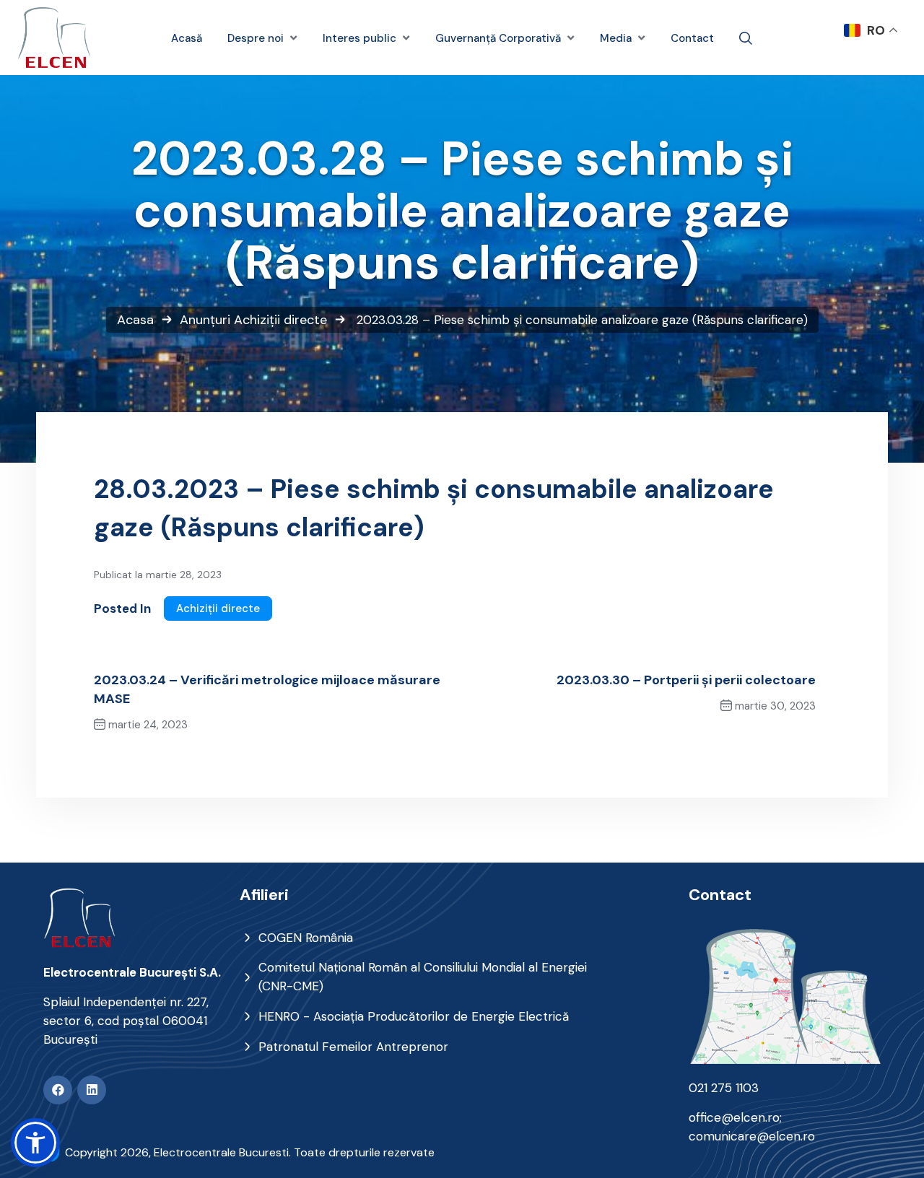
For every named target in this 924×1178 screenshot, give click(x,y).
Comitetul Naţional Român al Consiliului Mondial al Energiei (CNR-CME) (422, 976)
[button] (35, 1143)
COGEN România (305, 938)
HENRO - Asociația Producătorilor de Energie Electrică (413, 1016)
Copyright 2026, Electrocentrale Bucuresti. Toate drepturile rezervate (250, 1152)
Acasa (135, 319)
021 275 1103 (724, 1088)
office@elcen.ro (734, 1117)
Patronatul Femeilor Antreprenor (353, 1047)
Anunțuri (205, 319)
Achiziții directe (280, 319)
